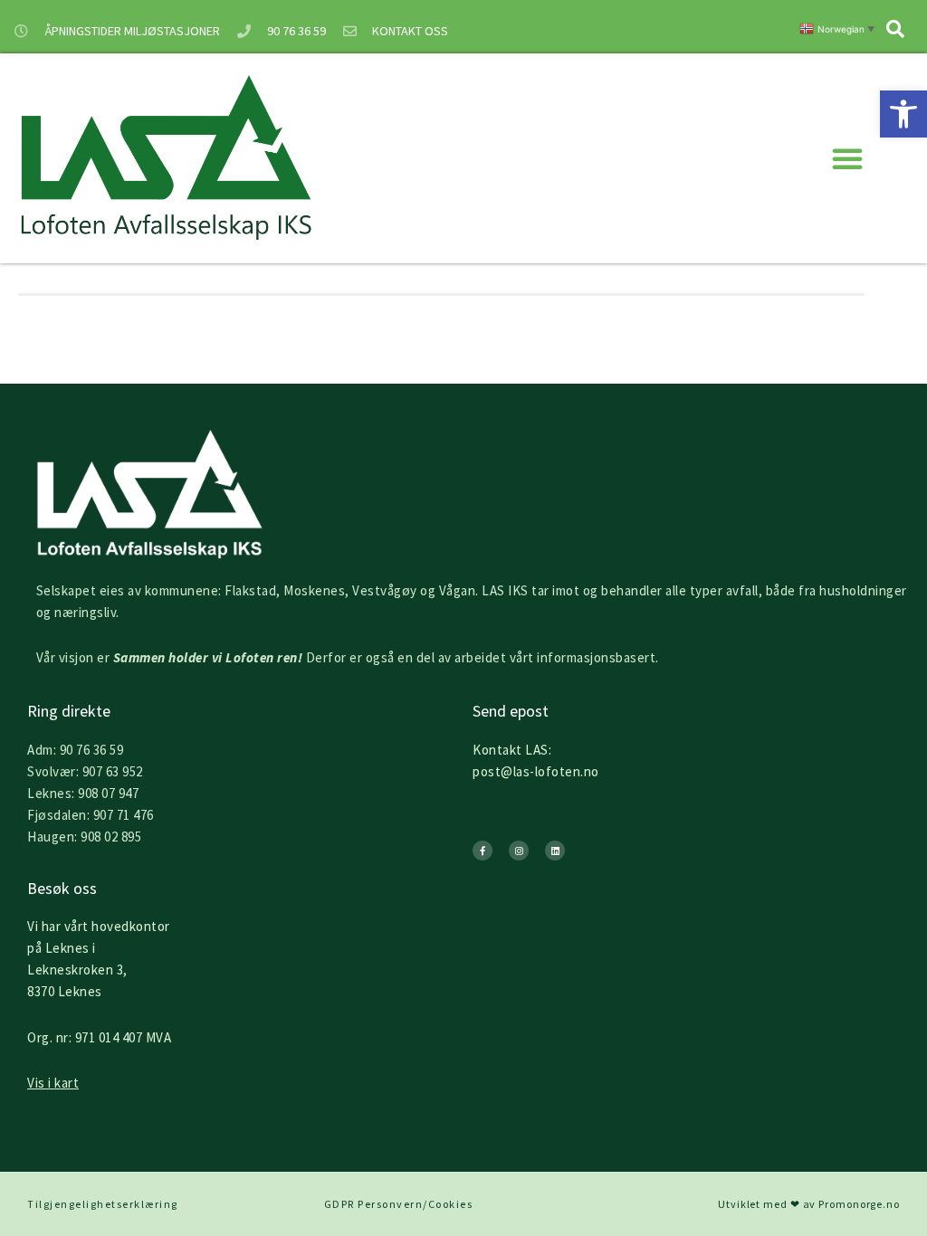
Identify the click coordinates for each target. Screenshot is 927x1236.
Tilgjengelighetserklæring (102, 1204)
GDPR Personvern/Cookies (398, 1204)
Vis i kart (53, 1082)
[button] (903, 114)
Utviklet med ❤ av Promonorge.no (809, 1204)
